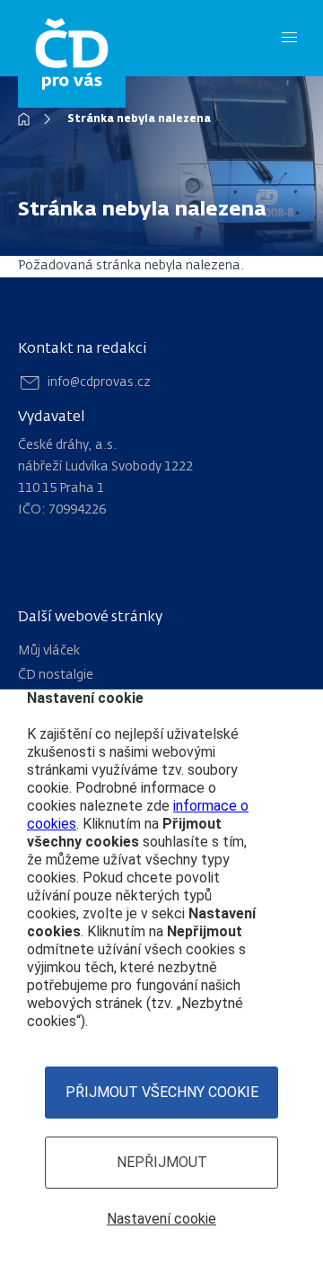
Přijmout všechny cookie (161, 1092)
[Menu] (289, 38)
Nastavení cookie (161, 1218)
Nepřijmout (162, 1162)
